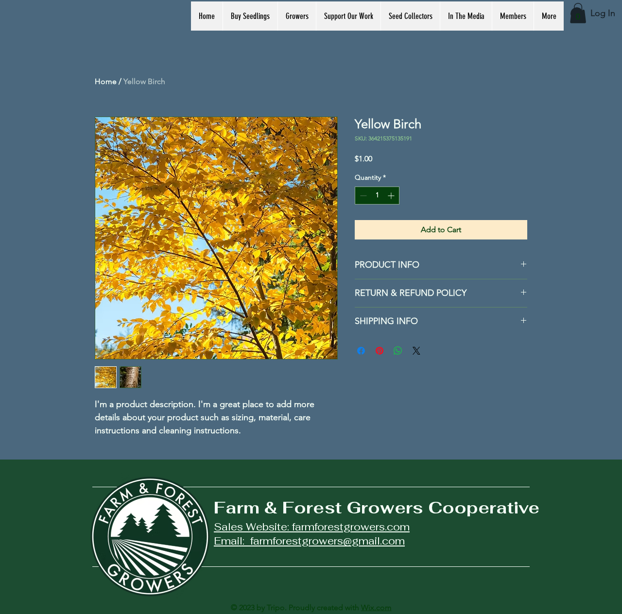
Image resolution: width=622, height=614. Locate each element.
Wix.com (376, 607)
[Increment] (392, 195)
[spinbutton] (377, 195)
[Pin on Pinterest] (379, 351)
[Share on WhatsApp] (398, 351)
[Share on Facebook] (361, 351)
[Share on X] (416, 351)
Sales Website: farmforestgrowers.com (312, 526)
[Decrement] (362, 195)
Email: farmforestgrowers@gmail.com (309, 540)
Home (106, 81)
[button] (578, 13)
